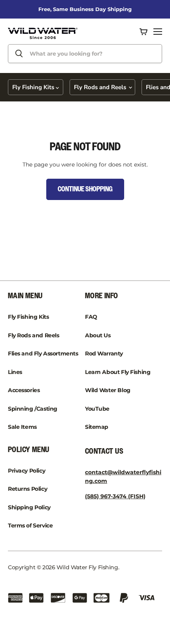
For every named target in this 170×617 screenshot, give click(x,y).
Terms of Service (30, 525)
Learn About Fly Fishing (117, 372)
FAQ (91, 316)
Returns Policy (27, 488)
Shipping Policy (29, 507)
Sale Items (22, 426)
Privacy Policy (26, 470)
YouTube (97, 408)
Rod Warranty (104, 353)
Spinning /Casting (32, 408)
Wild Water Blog (107, 390)
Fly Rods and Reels (101, 87)
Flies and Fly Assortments (43, 353)
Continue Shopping (85, 189)
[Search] (19, 54)
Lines (15, 372)
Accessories (24, 390)
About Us (98, 335)
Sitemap (96, 426)
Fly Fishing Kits (34, 87)
